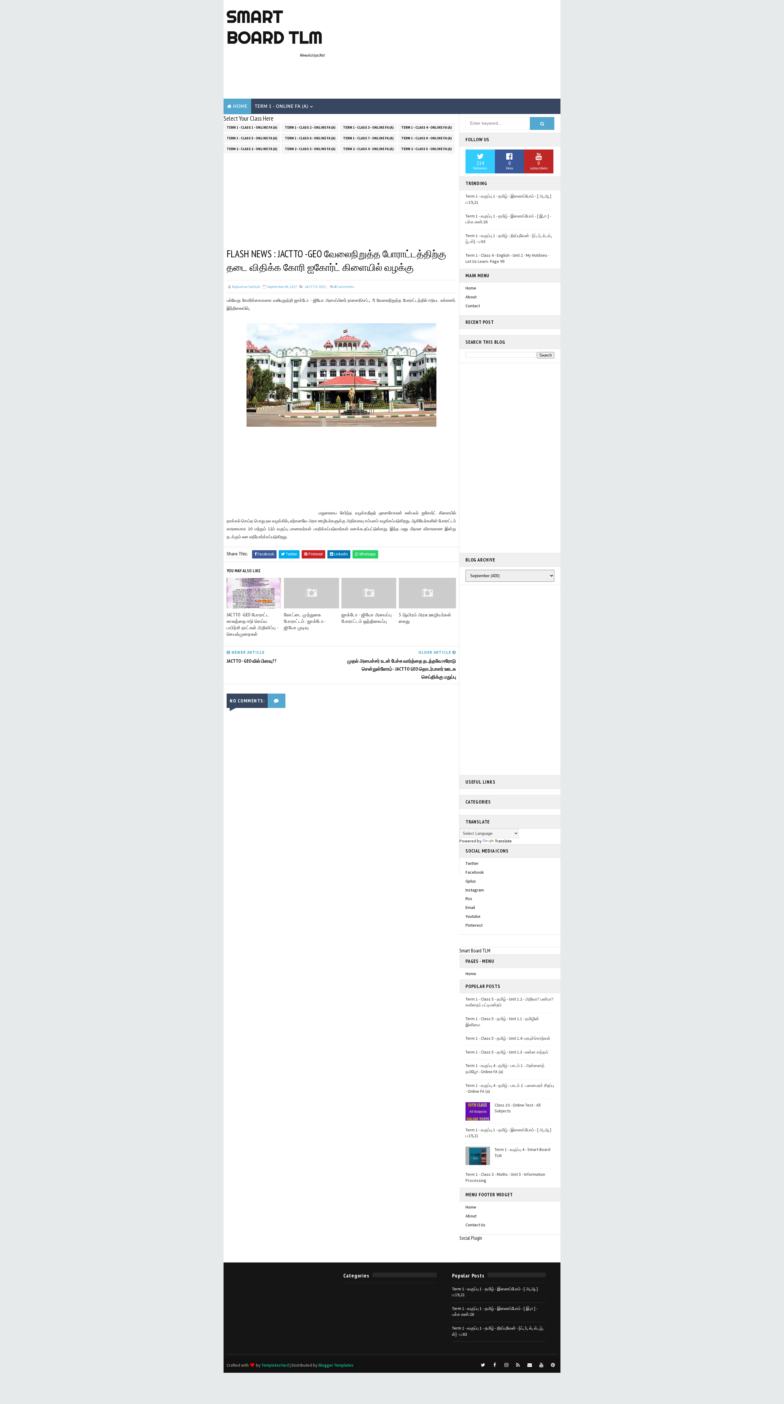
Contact (473, 305)
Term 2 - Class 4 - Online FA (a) (368, 149)
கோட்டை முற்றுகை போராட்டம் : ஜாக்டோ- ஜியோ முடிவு (304, 621)
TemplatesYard (275, 1365)
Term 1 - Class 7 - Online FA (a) (368, 138)
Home (240, 106)
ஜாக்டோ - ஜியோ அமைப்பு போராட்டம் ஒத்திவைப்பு (366, 618)
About (471, 297)
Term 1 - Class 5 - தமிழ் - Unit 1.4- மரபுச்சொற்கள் (508, 1038)
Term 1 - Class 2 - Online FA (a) (310, 127)
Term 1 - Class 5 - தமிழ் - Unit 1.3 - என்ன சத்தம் (507, 1052)
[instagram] (506, 1365)
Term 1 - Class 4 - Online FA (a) (426, 127)
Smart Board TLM (274, 27)
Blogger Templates (335, 1365)
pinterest (474, 925)
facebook (475, 872)
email (470, 907)
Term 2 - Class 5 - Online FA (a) (426, 149)
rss (469, 898)
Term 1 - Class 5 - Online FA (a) (252, 138)
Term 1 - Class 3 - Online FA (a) (368, 127)
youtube (473, 916)
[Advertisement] (445, 50)
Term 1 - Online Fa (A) (281, 106)
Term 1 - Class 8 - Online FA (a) (426, 138)
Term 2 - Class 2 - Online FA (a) (252, 149)
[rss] (517, 1365)
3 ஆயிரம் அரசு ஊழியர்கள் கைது (425, 618)
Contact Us (475, 1225)
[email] (529, 1365)
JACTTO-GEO (315, 286)
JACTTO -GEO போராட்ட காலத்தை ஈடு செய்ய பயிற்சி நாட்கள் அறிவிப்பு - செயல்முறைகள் (252, 624)
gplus (471, 881)
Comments (344, 286)
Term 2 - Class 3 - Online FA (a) (310, 149)
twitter (472, 863)
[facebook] (494, 1365)
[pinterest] (552, 1365)
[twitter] (483, 1365)
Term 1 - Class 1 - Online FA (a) (252, 127)
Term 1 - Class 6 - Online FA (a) (310, 138)
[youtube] (541, 1365)
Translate (503, 841)
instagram (475, 890)
